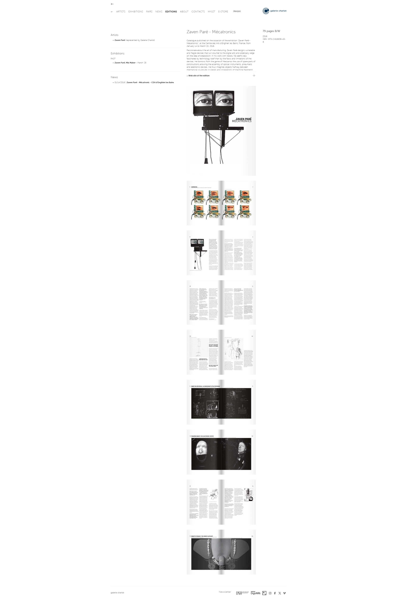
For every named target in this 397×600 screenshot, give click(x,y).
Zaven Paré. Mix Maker (125, 63)
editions (171, 12)
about (184, 12)
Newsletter (225, 592)
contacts (198, 12)
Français (237, 11)
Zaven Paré (120, 40)
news (158, 12)
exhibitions (135, 12)
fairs (149, 12)
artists (120, 12)
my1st (211, 12)
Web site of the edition (199, 76)
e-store (223, 12)
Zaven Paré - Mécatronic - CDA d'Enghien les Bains (150, 83)
